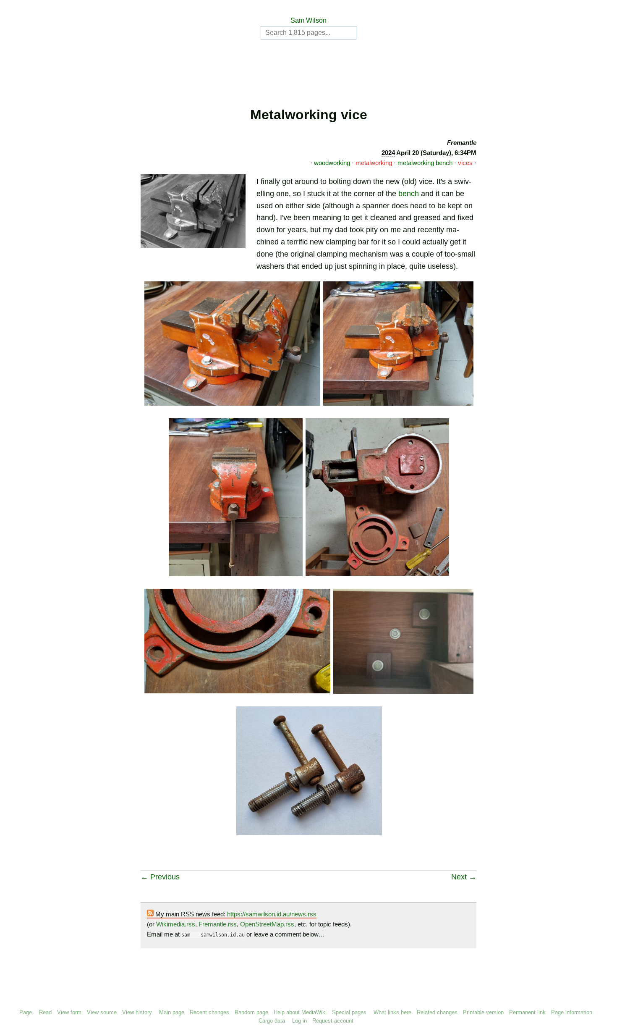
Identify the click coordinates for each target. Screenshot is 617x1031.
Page (25, 1012)
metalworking (374, 162)
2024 (388, 152)
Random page (251, 1012)
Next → (463, 877)
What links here (392, 1012)
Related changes (437, 1012)
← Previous (160, 877)
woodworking (332, 162)
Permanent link (527, 1012)
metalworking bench (424, 162)
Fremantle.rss (218, 924)
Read (45, 1012)
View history (137, 1012)
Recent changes (209, 1012)
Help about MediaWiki (300, 1012)
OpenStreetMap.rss (267, 924)
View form (69, 1012)
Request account (332, 1021)
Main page (171, 1012)
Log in (299, 1021)
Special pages (349, 1012)
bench (408, 193)
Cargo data (272, 1021)
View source (102, 1012)
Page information (571, 1012)
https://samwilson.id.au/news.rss (271, 914)
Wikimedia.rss (175, 924)
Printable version (483, 1012)
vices (465, 162)
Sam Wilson (308, 20)
